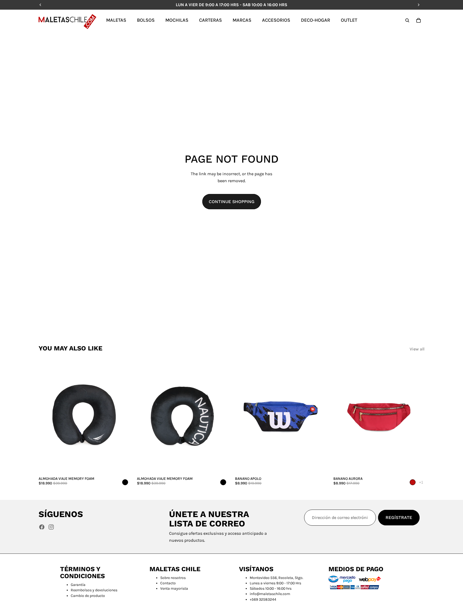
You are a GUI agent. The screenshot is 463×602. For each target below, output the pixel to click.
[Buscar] (407, 20)
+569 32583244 (263, 599)
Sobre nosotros (173, 577)
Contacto (168, 583)
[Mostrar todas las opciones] (421, 482)
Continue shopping (232, 201)
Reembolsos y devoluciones (94, 590)
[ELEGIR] (318, 465)
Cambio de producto (88, 595)
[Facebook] (42, 527)
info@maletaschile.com (270, 594)
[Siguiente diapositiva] (122, 417)
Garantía (78, 584)
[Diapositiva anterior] (47, 417)
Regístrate (399, 517)
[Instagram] (51, 527)
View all (417, 349)
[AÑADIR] (121, 465)
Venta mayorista (174, 588)
